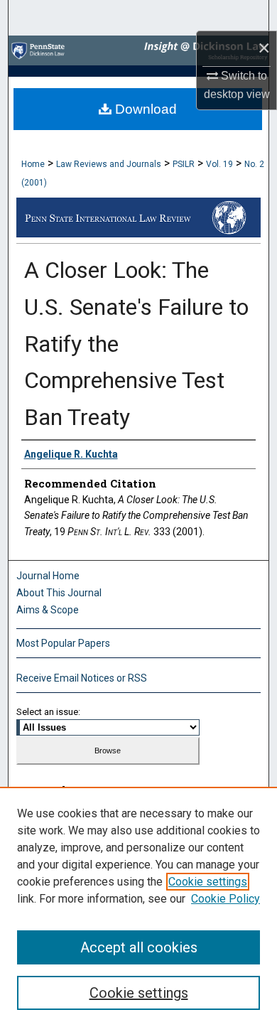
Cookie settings (207, 881)
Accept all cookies (138, 947)
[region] (138, 907)
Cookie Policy (225, 898)
